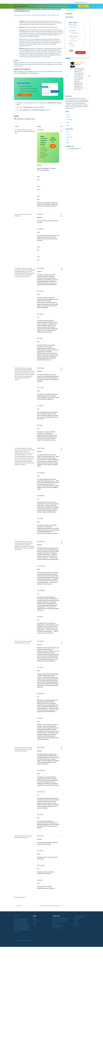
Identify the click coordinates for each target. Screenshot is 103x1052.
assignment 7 (19, 905)
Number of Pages (73, 36)
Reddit (76, 924)
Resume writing (56, 924)
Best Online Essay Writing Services (61, 918)
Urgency (71, 43)
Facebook (77, 919)
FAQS (59, 6)
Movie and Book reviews (58, 926)
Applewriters (20, 940)
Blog (64, 6)
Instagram (77, 925)
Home (39, 6)
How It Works (52, 6)
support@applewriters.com (80, 2)
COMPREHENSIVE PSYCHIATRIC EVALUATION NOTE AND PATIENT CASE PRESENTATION (36, 15)
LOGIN (73, 6)
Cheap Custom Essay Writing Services (60, 922)
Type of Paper (72, 30)
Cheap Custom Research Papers (60, 919)
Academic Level (72, 24)
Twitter (76, 920)
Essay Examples (56, 928)
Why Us (45, 6)
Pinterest (77, 922)
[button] (66, 77)
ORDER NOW (83, 6)
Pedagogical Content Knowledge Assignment (50, 905)
